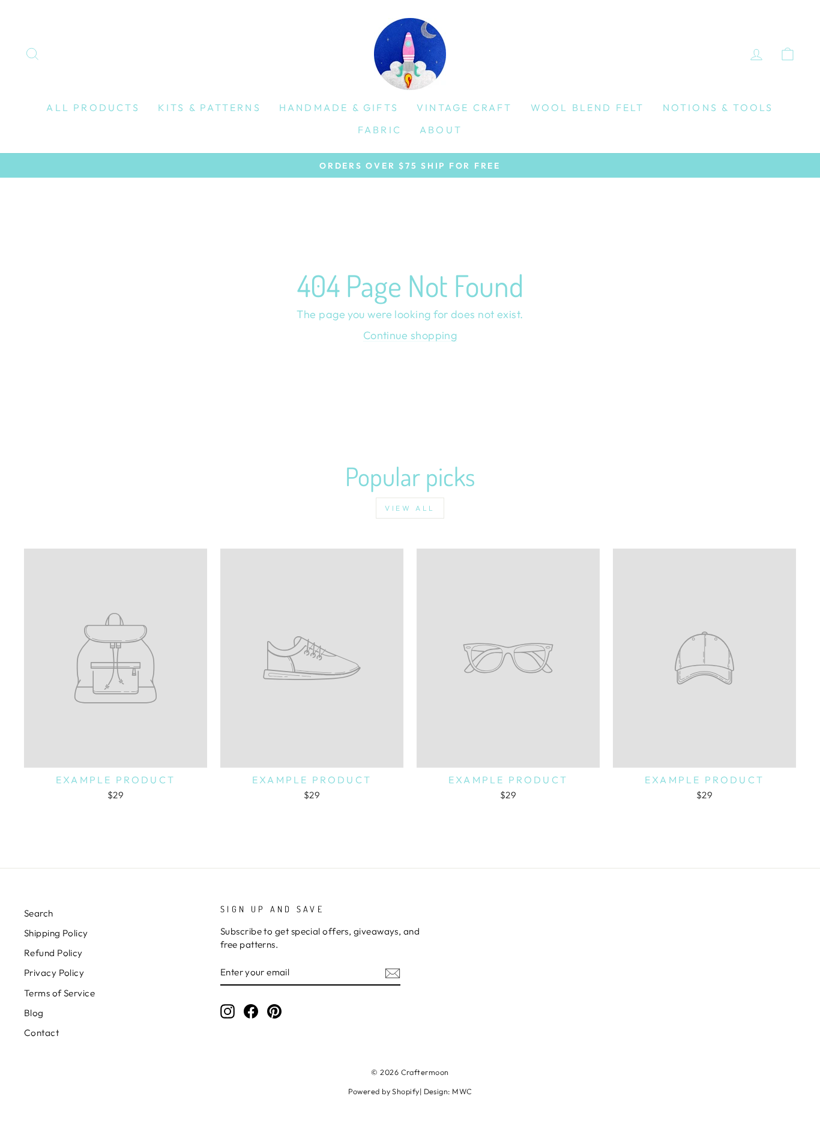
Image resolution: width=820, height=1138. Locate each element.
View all (410, 508)
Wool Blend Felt (588, 107)
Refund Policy (53, 953)
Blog (34, 1013)
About (441, 130)
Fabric (380, 130)
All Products (92, 107)
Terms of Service (59, 993)
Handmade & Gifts (339, 107)
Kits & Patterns (209, 107)
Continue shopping (410, 335)
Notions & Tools (718, 107)
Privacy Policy (54, 972)
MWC (462, 1091)
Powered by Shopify (384, 1091)
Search (38, 913)
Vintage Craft (465, 107)
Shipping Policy (56, 933)
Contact (41, 1032)
